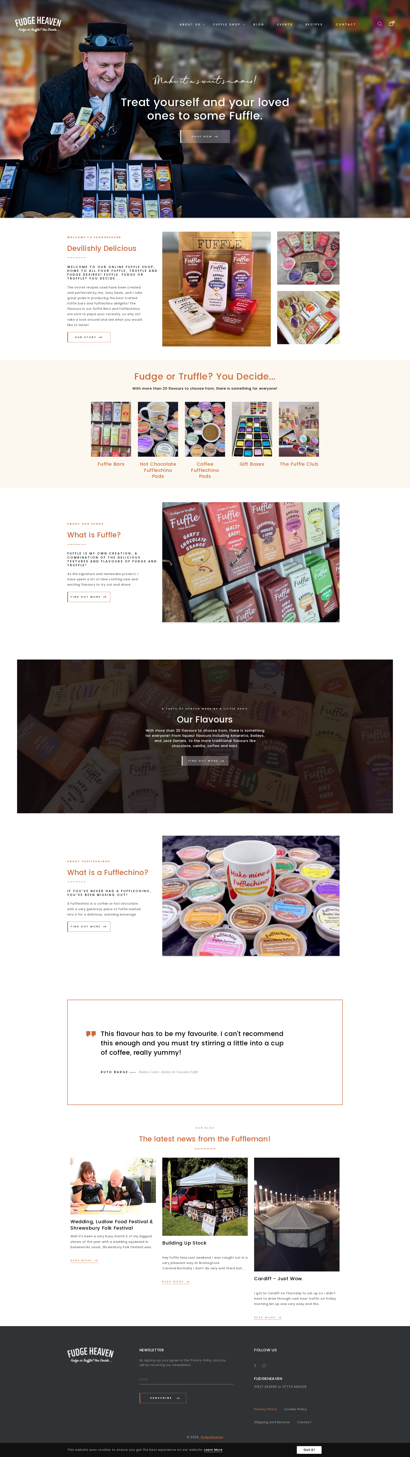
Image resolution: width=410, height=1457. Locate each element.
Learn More (213, 1450)
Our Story (86, 337)
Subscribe (161, 1398)
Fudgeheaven (212, 1437)
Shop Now (202, 136)
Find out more (86, 596)
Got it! (309, 1449)
